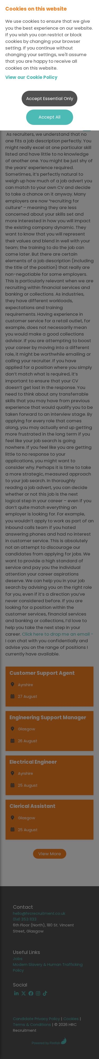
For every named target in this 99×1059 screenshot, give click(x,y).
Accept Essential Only (49, 98)
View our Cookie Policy (31, 77)
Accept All (49, 117)
